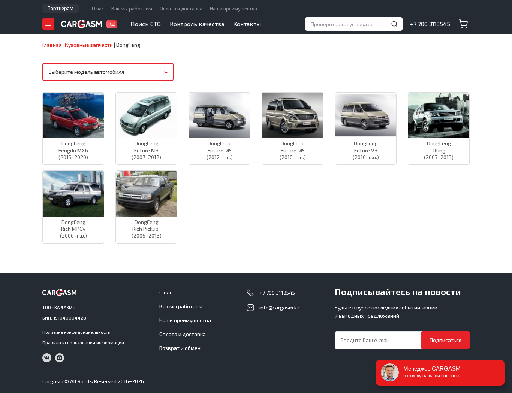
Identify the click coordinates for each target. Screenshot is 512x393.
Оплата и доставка (181, 9)
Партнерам (60, 8)
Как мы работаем (131, 9)
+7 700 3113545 (430, 23)
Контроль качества (197, 23)
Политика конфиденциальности (76, 332)
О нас (98, 9)
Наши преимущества (233, 9)
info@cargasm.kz (279, 307)
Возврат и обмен (180, 348)
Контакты (247, 23)
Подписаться (445, 340)
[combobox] (108, 72)
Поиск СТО (145, 23)
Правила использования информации (83, 342)
